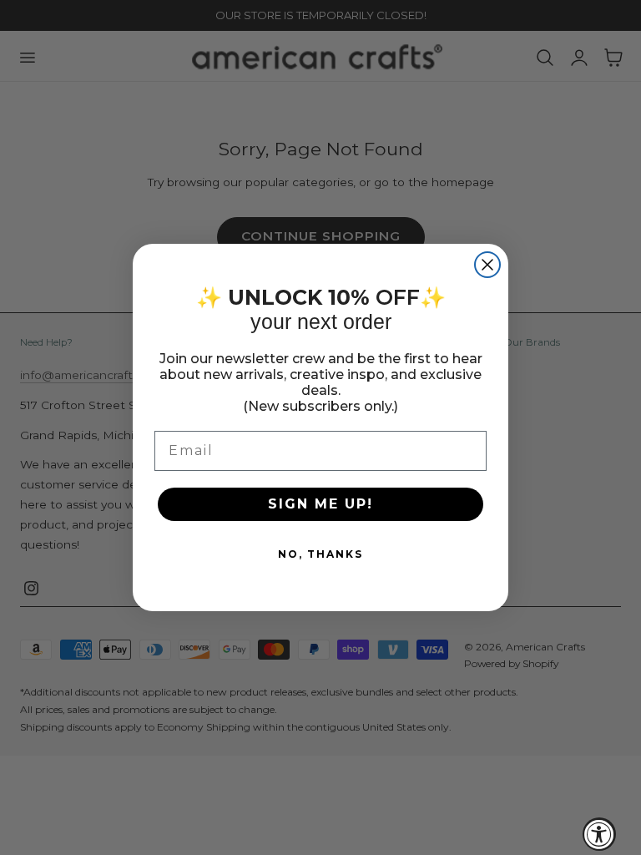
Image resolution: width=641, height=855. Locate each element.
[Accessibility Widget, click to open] (599, 834)
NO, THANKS (320, 554)
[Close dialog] (487, 264)
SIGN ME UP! (320, 504)
